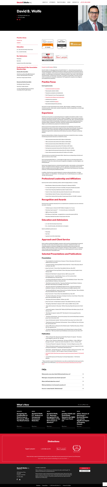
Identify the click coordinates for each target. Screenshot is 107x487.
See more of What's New (83, 404)
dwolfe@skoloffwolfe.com (23, 15)
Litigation (19, 42)
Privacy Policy (45, 485)
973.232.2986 (21, 17)
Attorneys (52, 2)
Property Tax (19, 40)
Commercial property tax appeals (53, 88)
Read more (19, 426)
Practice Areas (61, 2)
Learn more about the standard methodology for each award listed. (52, 458)
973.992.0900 (86, 2)
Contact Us (75, 2)
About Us (45, 2)
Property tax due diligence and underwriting (55, 97)
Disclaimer (38, 485)
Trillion (69, 485)
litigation (57, 101)
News (68, 2)
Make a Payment (85, 470)
